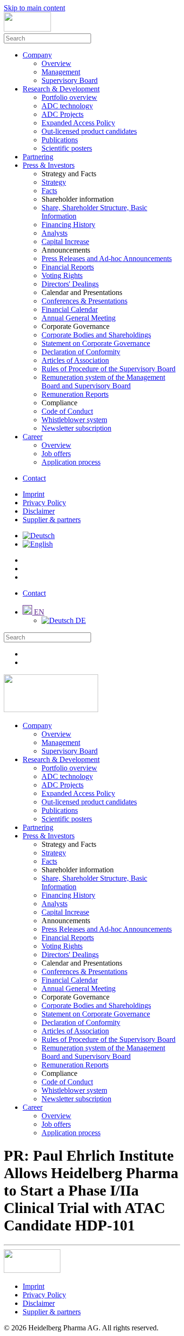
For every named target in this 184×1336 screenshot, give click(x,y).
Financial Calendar (70, 309)
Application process (71, 462)
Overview (56, 63)
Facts (49, 191)
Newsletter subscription (76, 428)
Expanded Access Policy (78, 123)
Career (32, 437)
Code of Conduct (67, 411)
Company (37, 55)
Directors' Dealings (70, 284)
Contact (34, 478)
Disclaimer (39, 511)
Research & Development (61, 89)
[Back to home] (27, 29)
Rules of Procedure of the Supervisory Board (109, 369)
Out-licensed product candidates (89, 131)
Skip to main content (34, 8)
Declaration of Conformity (81, 352)
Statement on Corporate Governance (96, 343)
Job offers (56, 454)
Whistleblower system (74, 420)
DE (80, 620)
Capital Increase (65, 242)
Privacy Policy (44, 503)
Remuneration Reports (75, 394)
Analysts (54, 233)
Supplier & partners (52, 520)
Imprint (33, 494)
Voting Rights (62, 275)
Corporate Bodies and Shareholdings (96, 335)
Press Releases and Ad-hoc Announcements (107, 258)
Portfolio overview (69, 97)
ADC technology (67, 106)
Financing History (68, 225)
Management (61, 72)
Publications (60, 140)
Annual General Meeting (79, 318)
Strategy (54, 182)
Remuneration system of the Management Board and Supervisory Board (103, 381)
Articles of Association (75, 360)
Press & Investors (49, 165)
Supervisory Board (70, 80)
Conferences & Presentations (84, 301)
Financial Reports (68, 267)
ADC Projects (63, 114)
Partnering (38, 157)
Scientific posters (67, 148)
